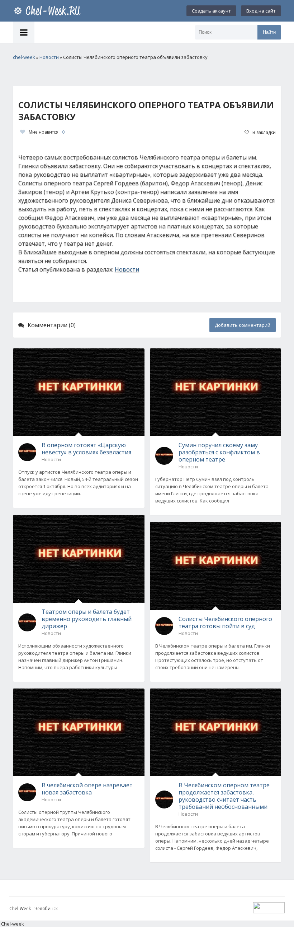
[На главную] (49, 11)
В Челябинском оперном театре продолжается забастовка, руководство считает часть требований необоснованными (224, 796)
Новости (127, 269)
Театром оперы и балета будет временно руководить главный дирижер (87, 619)
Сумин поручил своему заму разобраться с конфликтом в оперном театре (219, 452)
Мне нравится (47, 132)
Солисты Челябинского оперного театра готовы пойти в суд (225, 622)
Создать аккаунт (211, 11)
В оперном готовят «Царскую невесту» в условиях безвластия (86, 448)
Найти (269, 32)
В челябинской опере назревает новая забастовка (87, 789)
